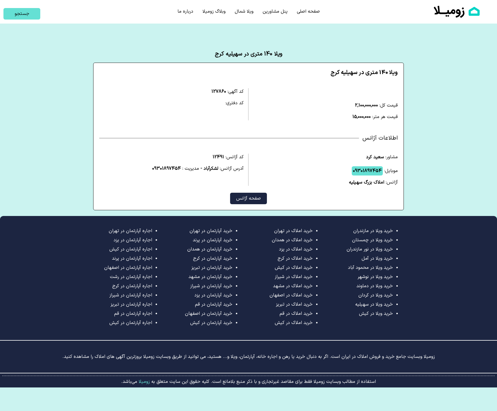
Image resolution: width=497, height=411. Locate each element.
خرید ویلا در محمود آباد (370, 267)
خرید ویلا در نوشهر (375, 276)
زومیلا (143, 381)
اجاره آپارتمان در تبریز (131, 304)
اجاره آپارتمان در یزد (133, 240)
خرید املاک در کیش (294, 267)
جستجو (22, 13)
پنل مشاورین (275, 11)
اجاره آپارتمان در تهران (130, 230)
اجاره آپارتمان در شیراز (130, 295)
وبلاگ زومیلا (213, 11)
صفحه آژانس (248, 198)
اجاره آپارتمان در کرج (132, 286)
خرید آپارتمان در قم (213, 304)
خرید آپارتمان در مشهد (210, 276)
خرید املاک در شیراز (294, 276)
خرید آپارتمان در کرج (212, 258)
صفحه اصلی (308, 11)
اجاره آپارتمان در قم (133, 313)
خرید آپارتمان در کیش (211, 322)
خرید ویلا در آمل (377, 258)
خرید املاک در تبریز (294, 304)
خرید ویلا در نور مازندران (370, 249)
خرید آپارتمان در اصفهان (208, 313)
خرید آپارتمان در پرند (212, 240)
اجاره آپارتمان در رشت (131, 276)
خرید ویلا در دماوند (374, 286)
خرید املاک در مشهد (293, 286)
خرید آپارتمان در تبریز (211, 267)
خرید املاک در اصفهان (291, 295)
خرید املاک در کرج (295, 258)
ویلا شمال (244, 11)
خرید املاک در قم (296, 313)
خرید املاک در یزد (296, 249)
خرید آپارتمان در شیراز (211, 286)
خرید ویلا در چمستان (372, 240)
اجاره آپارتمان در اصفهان (128, 267)
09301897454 (367, 170)
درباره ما (185, 11)
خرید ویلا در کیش (376, 313)
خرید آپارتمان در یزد (213, 295)
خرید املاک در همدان (292, 240)
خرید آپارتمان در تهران (211, 230)
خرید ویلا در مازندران (373, 230)
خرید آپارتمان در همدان (209, 249)
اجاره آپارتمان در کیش (130, 249)
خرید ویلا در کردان (375, 295)
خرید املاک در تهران (293, 230)
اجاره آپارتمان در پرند (132, 258)
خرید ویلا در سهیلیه (374, 304)
